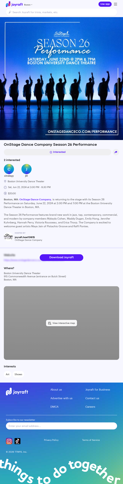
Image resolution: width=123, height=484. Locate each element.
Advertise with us (61, 398)
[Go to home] (14, 4)
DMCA (54, 406)
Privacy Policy (51, 440)
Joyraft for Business (97, 389)
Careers (90, 406)
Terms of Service (91, 440)
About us (56, 389)
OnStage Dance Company (35, 199)
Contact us (92, 398)
